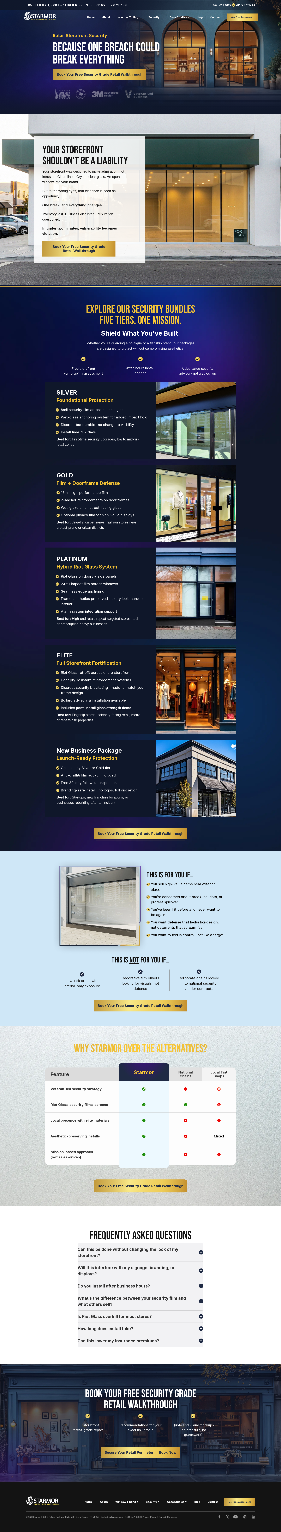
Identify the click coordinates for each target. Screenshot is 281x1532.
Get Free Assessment (242, 17)
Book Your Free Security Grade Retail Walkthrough (99, 74)
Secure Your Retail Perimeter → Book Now (140, 1452)
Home (91, 17)
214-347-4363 (245, 4)
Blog (200, 17)
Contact (215, 17)
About (106, 17)
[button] (129, 17)
